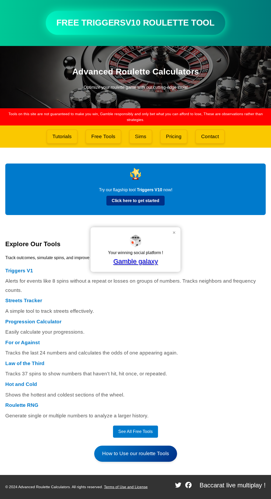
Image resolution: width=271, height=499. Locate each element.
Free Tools (103, 136)
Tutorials (62, 136)
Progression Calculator (33, 321)
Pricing (174, 136)
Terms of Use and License (126, 487)
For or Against (22, 342)
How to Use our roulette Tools (135, 453)
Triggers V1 (19, 270)
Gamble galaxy (135, 261)
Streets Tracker (23, 300)
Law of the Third (24, 363)
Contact (210, 136)
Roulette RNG (21, 405)
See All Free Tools (135, 431)
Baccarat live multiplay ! (233, 485)
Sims (140, 136)
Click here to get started (135, 200)
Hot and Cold (21, 384)
